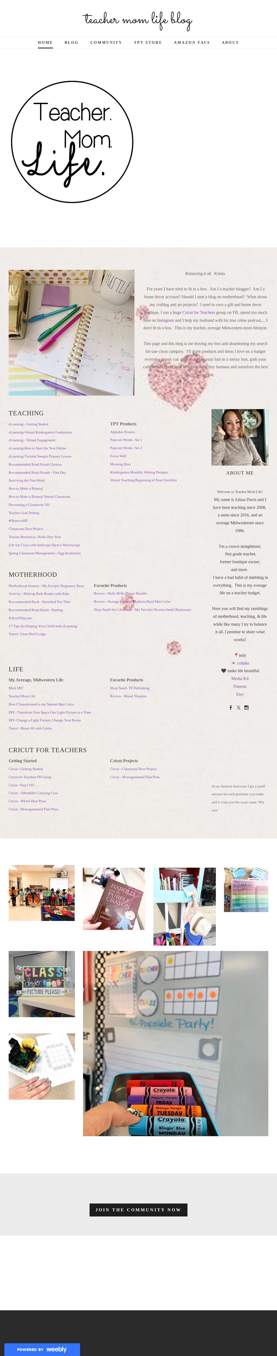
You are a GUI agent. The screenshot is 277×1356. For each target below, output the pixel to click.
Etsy (240, 694)
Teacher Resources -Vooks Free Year (35, 537)
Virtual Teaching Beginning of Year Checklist (144, 480)
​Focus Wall (118, 456)
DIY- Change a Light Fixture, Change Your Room (45, 720)
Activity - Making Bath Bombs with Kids (39, 594)
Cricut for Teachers (198, 312)
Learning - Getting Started (29, 424)
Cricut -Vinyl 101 (21, 785)
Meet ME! (16, 688)
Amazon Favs (192, 43)
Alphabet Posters (122, 432)
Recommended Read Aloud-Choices (35, 464)
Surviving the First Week (27, 480)
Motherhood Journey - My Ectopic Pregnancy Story (46, 586)
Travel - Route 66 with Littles (30, 728)
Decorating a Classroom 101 (29, 505)
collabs (243, 663)
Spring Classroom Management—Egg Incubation (45, 553)
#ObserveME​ (18, 521)
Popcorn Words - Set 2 (126, 448)
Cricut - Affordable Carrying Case (33, 793)
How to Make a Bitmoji (26, 488)
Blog (72, 43)
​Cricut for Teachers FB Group (30, 777)
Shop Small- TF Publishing (130, 688)
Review (100, 593)
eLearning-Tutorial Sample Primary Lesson (40, 456)
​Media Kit (240, 678)
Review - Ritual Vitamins (128, 696)
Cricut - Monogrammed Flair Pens (33, 809)
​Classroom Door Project (26, 529)
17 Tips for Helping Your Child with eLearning (43, 626)
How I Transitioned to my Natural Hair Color (41, 704)
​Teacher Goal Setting (24, 513)
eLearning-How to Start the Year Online (37, 448)
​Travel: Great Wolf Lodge (27, 634)
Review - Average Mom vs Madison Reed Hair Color (132, 601)
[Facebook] (231, 707)
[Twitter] (238, 707)
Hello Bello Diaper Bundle (127, 593)
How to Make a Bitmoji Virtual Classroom (39, 497)
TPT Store (148, 43)
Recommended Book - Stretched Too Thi (38, 602)
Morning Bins (120, 464)
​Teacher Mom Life (22, 696)
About (230, 43)
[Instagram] (246, 707)
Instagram (166, 320)
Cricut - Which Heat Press (27, 801)
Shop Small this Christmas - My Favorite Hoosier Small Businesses (142, 610)
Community (106, 43)
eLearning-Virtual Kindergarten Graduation (40, 432)
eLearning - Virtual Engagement (32, 440)
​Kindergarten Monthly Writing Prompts (139, 472)
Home (45, 43)
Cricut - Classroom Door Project (133, 769)
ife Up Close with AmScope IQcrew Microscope (45, 545)
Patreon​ (239, 686)
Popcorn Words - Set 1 (126, 440)
